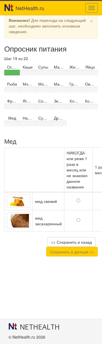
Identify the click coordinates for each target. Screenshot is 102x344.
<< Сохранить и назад (71, 242)
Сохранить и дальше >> (72, 251)
